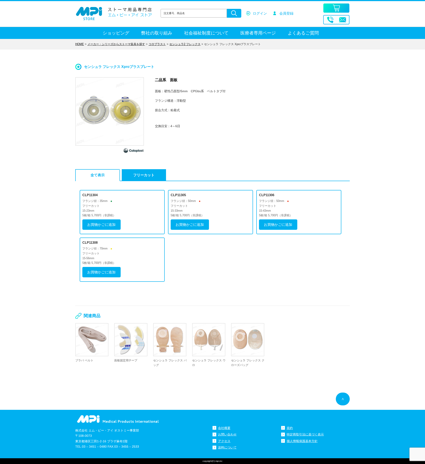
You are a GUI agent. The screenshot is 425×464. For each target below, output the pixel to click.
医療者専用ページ (258, 33)
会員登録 (286, 13)
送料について (227, 447)
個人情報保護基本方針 (302, 441)
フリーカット (144, 175)
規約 (290, 428)
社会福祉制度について (206, 33)
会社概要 (224, 428)
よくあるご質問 (303, 33)
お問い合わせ (227, 434)
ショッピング (116, 33)
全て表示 (98, 175)
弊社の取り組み (156, 33)
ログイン (260, 13)
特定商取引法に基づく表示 (305, 434)
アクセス (224, 441)
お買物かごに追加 (101, 224)
